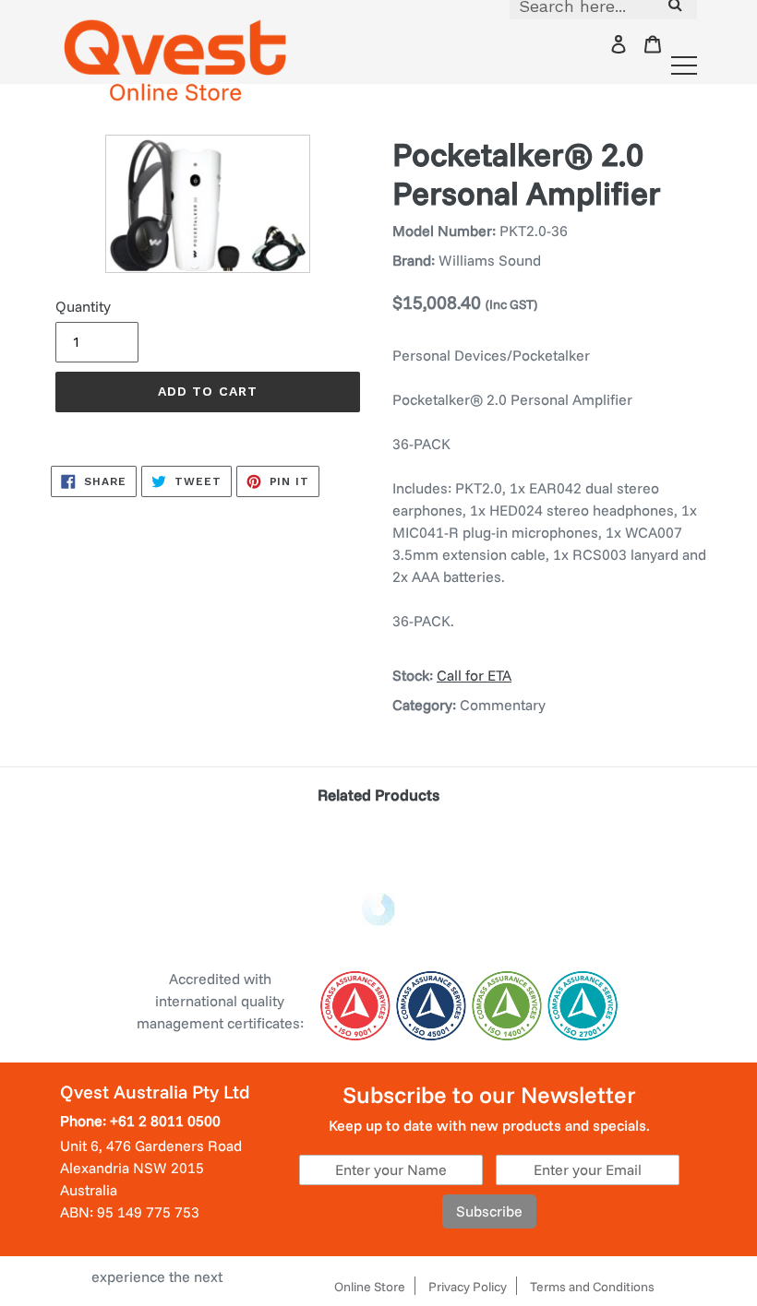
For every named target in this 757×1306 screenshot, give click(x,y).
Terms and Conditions (592, 1286)
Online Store (369, 1286)
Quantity (83, 306)
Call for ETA (474, 675)
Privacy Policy (467, 1286)
